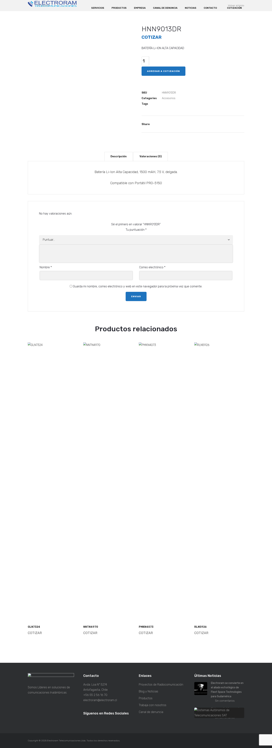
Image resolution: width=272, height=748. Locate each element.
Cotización (234, 7)
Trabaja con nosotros (152, 705)
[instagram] (86, 722)
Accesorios (168, 98)
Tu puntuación (136, 229)
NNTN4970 (90, 626)
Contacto (210, 7)
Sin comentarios (225, 700)
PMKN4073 (146, 626)
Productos (119, 7)
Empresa (140, 7)
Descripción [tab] (118, 156)
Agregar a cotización (163, 71)
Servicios (97, 7)
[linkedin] (93, 722)
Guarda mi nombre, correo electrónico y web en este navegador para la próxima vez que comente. (137, 286)
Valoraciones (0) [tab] (151, 156)
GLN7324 (34, 626)
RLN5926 (200, 626)
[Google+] (187, 124)
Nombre (46, 267)
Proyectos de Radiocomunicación (161, 684)
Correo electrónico (152, 267)
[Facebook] (165, 124)
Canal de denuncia (165, 7)
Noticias (190, 7)
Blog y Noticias (148, 691)
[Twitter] (176, 124)
